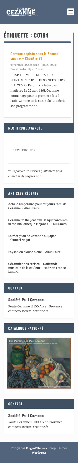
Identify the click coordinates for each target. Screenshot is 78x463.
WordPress (39, 452)
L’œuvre (39, 69)
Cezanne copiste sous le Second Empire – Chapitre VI (34, 56)
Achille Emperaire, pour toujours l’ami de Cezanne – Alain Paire (37, 206)
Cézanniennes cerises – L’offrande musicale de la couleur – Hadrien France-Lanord (37, 268)
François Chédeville (27, 64)
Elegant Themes (36, 448)
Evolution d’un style (22, 69)
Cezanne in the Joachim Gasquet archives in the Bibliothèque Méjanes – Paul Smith (38, 222)
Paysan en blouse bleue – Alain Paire (34, 252)
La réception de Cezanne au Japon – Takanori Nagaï (33, 238)
